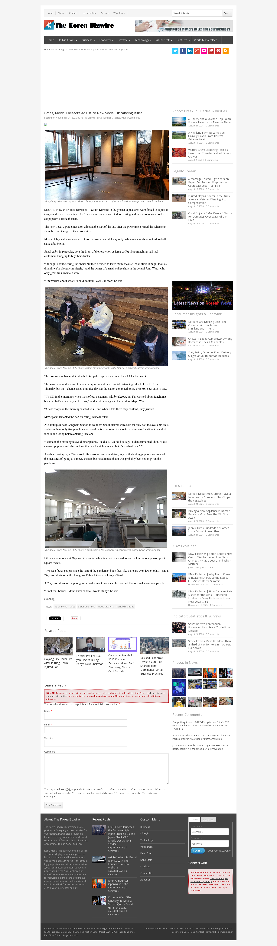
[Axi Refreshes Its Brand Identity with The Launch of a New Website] (195, 672)
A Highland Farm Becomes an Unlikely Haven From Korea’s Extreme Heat (206, 136)
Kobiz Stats (146, 860)
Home (50, 13)
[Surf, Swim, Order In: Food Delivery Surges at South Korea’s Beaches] (179, 355)
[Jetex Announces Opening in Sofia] (210, 673)
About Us (145, 879)
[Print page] (106, 124)
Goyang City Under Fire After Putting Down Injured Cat (58, 663)
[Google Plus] (197, 51)
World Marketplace (205, 40)
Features (182, 40)
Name (48, 711)
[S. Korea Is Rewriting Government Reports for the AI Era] (179, 687)
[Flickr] (204, 51)
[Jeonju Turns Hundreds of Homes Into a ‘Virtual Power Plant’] (179, 531)
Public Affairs (67, 40)
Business (86, 40)
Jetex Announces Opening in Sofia (118, 882)
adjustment (61, 606)
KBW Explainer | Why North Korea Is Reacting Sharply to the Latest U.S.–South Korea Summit (209, 577)
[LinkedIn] (190, 51)
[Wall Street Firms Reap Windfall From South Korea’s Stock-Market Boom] (195, 701)
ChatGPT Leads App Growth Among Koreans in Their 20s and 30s (210, 340)
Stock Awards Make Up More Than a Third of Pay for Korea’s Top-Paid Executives (209, 644)
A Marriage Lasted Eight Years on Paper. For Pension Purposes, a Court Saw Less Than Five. (208, 182)
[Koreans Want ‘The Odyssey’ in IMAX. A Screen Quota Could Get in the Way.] (226, 673)
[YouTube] (211, 51)
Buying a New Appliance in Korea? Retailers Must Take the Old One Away (209, 514)
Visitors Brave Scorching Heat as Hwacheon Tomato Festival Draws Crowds (209, 153)
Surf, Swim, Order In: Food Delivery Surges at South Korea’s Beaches (209, 354)
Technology (142, 40)
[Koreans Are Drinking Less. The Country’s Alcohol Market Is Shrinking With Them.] (179, 324)
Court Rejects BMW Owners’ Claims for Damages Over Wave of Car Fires (210, 216)
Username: (196, 826)
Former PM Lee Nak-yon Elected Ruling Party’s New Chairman (89, 660)
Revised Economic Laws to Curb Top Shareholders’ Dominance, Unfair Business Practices (151, 665)
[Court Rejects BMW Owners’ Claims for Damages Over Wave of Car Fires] (179, 215)
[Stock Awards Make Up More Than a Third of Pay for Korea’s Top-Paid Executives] (179, 643)
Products (145, 866)
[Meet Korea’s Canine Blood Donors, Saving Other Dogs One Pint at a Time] (226, 701)
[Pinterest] (218, 51)
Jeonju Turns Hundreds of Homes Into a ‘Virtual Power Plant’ (208, 529)
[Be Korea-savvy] (79, 25)
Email (48, 724)
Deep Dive (146, 853)
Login (194, 819)
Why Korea (119, 13)
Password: (196, 838)
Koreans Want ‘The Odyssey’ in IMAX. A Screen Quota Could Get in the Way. (120, 902)
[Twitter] (175, 51)
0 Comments (212, 125)
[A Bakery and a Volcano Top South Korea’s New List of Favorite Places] (179, 121)
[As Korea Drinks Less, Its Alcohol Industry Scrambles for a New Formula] (195, 684)
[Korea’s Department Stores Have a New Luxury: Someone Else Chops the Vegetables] (179, 496)
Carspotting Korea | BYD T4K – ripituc (192, 722)
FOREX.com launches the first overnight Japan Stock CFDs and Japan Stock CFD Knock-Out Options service (121, 835)
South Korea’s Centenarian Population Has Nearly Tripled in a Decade (209, 627)
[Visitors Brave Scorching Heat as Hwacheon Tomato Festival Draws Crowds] (179, 152)
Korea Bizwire (88, 117)
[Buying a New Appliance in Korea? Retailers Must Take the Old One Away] (179, 513)
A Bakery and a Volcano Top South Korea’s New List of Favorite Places (210, 120)
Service (105, 13)
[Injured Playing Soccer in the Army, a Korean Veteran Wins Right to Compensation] (179, 198)
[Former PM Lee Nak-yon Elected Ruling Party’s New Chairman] (90, 644)
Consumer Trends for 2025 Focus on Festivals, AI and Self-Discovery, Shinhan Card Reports (121, 663)
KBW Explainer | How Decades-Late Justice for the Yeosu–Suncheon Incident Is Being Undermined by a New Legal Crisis (210, 596)
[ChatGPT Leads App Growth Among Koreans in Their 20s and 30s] (179, 341)
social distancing (125, 606)
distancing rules (86, 606)
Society (117, 117)
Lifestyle (123, 40)
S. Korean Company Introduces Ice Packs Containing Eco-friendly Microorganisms (201, 737)
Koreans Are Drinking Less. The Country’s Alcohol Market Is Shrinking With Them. (207, 325)
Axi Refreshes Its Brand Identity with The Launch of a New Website (122, 862)
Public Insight (59, 49)
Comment (49, 751)
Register (208, 819)
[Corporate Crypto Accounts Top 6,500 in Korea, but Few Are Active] (210, 701)
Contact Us (146, 873)
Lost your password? (219, 850)
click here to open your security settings (209, 880)
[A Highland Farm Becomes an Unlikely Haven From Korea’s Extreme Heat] (179, 135)
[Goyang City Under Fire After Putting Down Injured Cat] (58, 646)
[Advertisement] (106, 81)
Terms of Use (89, 13)
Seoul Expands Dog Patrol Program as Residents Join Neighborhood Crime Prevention (200, 747)
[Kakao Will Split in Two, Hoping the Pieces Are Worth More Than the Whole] (179, 702)
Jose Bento (178, 745)
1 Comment (216, 605)
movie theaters (106, 606)
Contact (73, 13)
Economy (105, 40)
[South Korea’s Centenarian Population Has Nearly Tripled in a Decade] (179, 627)
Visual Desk (163, 40)
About (61, 13)
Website (48, 738)
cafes (72, 606)
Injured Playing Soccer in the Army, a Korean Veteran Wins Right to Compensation (209, 199)
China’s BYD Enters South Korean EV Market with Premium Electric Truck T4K (200, 726)
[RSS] (226, 51)
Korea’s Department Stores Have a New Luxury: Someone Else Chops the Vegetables (209, 497)
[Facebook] (183, 51)
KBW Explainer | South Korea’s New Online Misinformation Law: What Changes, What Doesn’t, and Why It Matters (210, 559)
